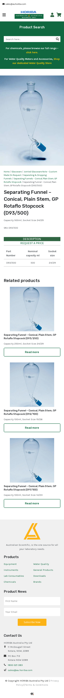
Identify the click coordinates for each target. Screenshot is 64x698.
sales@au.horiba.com (20, 670)
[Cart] (59, 14)
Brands (37, 581)
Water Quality (41, 564)
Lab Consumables (14, 575)
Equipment (10, 564)
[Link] (52, 14)
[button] (4, 15)
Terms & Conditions (36, 684)
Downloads (39, 575)
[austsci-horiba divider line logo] (36, 12)
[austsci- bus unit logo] (29, 16)
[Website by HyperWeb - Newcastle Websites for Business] (32, 694)
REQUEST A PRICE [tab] (32, 243)
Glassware (16, 171)
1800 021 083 (15, 665)
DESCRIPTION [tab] (32, 239)
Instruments (11, 569)
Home (7, 171)
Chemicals (10, 581)
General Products (43, 569)
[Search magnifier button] (57, 39)
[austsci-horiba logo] (28, 12)
